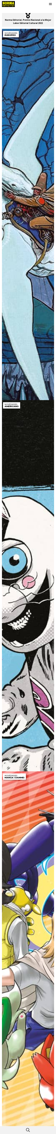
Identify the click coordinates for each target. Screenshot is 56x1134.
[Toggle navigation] (50, 4)
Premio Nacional (31, 19)
